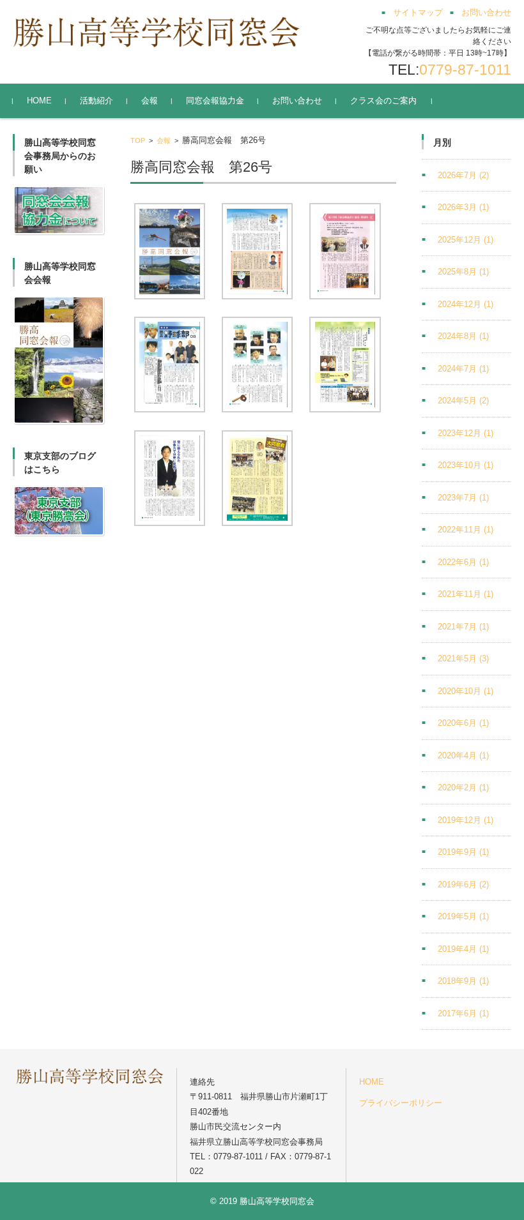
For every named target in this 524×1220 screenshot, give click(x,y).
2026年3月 (463, 207)
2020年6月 (463, 723)
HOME (39, 100)
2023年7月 (463, 497)
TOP (137, 140)
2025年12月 (465, 240)
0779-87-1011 (465, 69)
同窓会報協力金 (215, 100)
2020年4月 (463, 755)
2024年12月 (465, 304)
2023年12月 (465, 433)
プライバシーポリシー (400, 1103)
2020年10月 (465, 691)
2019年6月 (463, 884)
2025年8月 (463, 271)
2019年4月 (463, 949)
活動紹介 (96, 100)
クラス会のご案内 (383, 100)
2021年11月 (465, 594)
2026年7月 (463, 175)
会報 (149, 100)
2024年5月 (463, 400)
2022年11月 (465, 529)
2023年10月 (465, 465)
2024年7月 (463, 368)
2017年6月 (463, 1013)
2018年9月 (463, 981)
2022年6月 (463, 562)
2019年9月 (463, 852)
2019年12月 (465, 820)
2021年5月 (463, 658)
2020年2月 (463, 787)
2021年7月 (463, 626)
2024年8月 (463, 336)
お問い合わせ (297, 100)
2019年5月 (463, 916)
